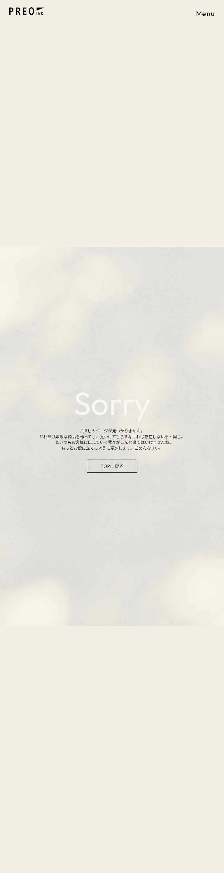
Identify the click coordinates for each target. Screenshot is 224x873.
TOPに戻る (112, 466)
